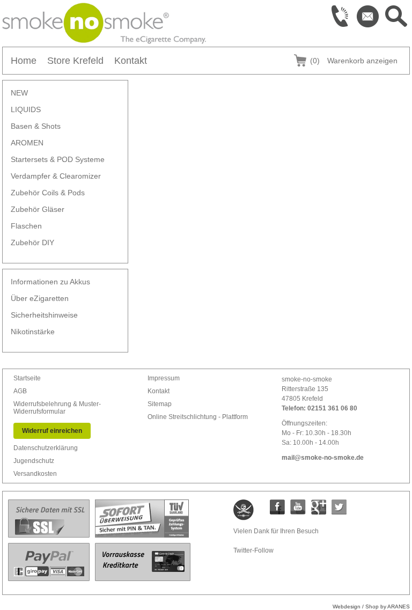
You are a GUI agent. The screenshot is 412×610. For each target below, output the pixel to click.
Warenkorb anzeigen (354, 60)
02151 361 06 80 (332, 408)
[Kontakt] (368, 16)
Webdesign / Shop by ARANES (371, 606)
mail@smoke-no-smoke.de (323, 457)
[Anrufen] (340, 16)
